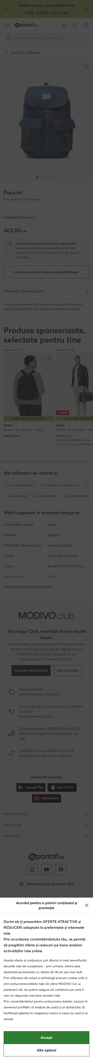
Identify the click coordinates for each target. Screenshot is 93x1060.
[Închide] (86, 905)
